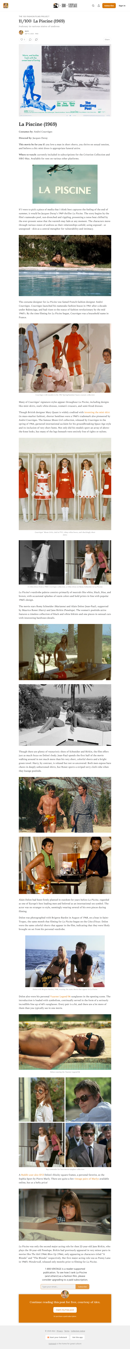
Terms (66, 1331)
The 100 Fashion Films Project (34, 16)
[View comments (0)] (30, 39)
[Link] (15, 124)
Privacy (60, 1331)
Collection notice (78, 1331)
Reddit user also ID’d (32, 1175)
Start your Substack (58, 1337)
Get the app (77, 1337)
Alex (27, 31)
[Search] (93, 5)
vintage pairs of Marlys (86, 1179)
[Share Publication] (98, 5)
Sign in (122, 5)
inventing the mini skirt (97, 412)
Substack (52, 1343)
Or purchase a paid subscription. (65, 1316)
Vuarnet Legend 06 (60, 996)
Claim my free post (65, 1309)
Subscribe (109, 5)
